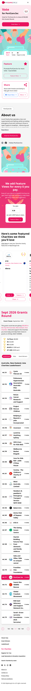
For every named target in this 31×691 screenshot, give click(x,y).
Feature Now (14, 219)
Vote (8, 295)
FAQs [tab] (14, 356)
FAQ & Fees (4, 638)
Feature (19, 295)
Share (14, 299)
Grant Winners (5, 641)
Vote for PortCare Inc (11, 136)
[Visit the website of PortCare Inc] (2, 143)
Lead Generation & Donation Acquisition (13, 656)
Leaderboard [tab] (6, 356)
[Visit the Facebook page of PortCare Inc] (6, 143)
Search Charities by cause (8, 660)
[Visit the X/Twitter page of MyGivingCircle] (5, 665)
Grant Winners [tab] (23, 356)
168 (19, 629)
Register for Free (6, 653)
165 (8, 629)
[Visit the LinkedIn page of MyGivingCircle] (10, 665)
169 (22, 629)
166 (12, 629)
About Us (4, 669)
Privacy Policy (5, 675)
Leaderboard (5, 644)
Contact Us (4, 672)
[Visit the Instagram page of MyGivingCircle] (7, 665)
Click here (4, 243)
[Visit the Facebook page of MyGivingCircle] (2, 665)
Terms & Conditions (7, 679)
